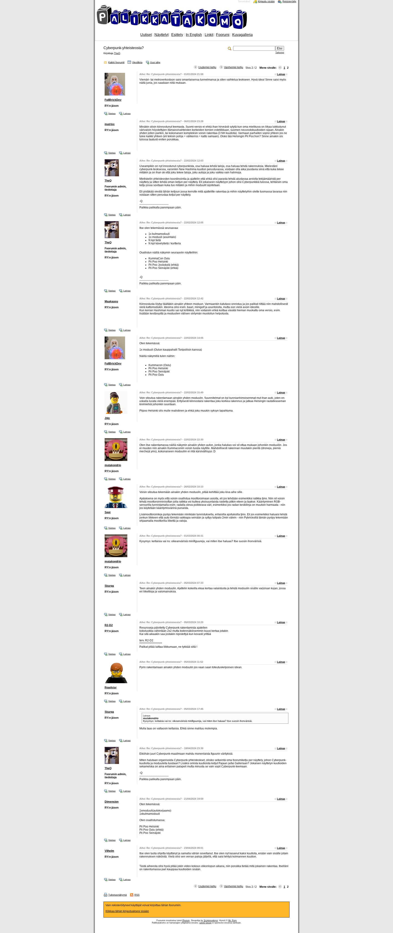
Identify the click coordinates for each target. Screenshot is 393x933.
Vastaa (112, 113)
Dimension (111, 801)
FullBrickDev (113, 99)
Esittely (177, 35)
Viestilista (137, 62)
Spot (108, 512)
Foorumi (222, 35)
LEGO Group (205, 923)
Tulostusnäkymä (117, 894)
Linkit (209, 35)
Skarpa (109, 585)
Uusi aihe (155, 62)
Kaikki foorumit (116, 62)
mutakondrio (113, 465)
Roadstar (111, 687)
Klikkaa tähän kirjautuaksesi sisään (127, 911)
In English (194, 35)
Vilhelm (109, 850)
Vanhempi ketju (233, 67)
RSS (136, 894)
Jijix (107, 418)
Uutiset (146, 35)
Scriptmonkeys (211, 920)
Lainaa (281, 74)
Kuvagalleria (242, 35)
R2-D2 (109, 625)
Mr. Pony (232, 920)
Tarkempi (279, 52)
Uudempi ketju (207, 67)
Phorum (186, 920)
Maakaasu (111, 301)
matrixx (110, 124)
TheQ (117, 53)
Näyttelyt (161, 35)
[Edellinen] (280, 68)
